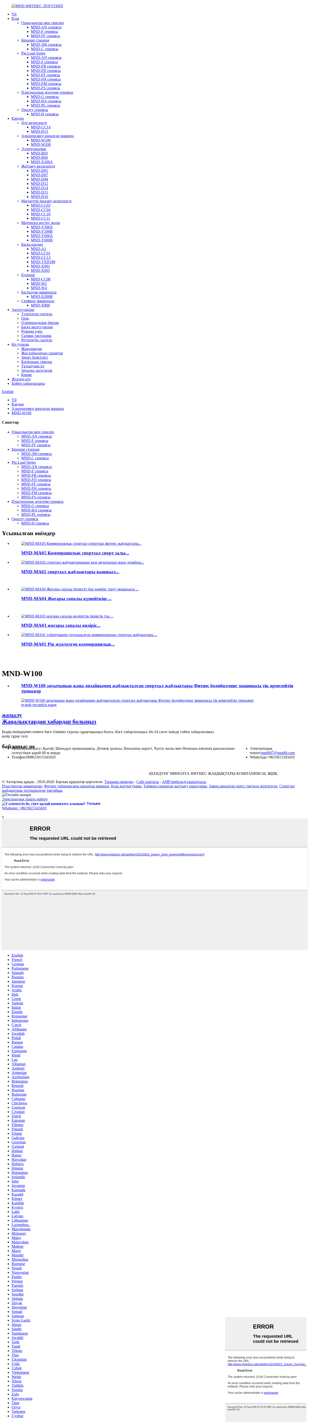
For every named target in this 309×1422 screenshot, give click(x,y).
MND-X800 (40, 305)
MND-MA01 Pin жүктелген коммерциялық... (68, 644)
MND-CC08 (40, 279)
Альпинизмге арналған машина (47, 136)
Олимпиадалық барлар (40, 323)
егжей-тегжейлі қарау (39, 705)
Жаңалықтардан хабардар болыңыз (49, 718)
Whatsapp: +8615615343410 (24, 808)
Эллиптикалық (33, 149)
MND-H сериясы (45, 114)
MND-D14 (39, 188)
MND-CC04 (40, 210)
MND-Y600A (42, 236)
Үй (14, 14)
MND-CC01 (40, 253)
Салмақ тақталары (36, 336)
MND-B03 (39, 153)
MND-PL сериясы (45, 105)
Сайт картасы (147, 782)
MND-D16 (39, 197)
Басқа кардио (32, 244)
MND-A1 (38, 249)
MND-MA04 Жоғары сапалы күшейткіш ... (66, 598)
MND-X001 (40, 266)
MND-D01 (39, 170)
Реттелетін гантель (36, 340)
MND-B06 (39, 157)
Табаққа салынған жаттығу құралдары (175, 786)
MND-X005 (40, 270)
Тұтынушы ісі (32, 366)
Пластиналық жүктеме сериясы (47, 92)
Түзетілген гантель (36, 314)
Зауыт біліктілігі (34, 357)
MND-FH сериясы (46, 79)
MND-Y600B (42, 240)
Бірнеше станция (35, 40)
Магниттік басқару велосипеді (46, 201)
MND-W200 (41, 144)
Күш (15, 18)
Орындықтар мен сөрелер (42, 23)
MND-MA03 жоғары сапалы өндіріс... (60, 625)
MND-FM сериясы (46, 84)
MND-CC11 (40, 218)
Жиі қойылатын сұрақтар (42, 353)
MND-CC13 (40, 257)
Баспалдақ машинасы (38, 292)
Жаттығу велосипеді (38, 166)
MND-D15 (39, 192)
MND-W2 (39, 283)
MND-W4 (39, 288)
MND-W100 (41, 140)
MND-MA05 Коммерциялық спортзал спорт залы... (75, 552)
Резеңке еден (31, 331)
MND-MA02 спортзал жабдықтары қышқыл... (70, 571)
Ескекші (28, 275)
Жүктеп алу (21, 379)
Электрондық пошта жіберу (25, 799)
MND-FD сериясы (46, 71)
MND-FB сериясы (46, 66)
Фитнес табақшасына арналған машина (76, 786)
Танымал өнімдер (118, 782)
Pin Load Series (33, 53)
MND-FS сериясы (45, 88)
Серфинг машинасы (37, 301)
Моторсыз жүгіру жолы (40, 223)
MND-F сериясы (44, 31)
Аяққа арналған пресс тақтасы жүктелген (243, 786)
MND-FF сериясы (45, 36)
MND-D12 (39, 184)
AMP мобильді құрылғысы (184, 782)
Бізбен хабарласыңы (28, 383)
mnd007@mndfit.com (278, 753)
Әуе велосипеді (34, 123)
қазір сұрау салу (15, 736)
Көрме (26, 375)
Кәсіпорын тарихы (36, 362)
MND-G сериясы (45, 97)
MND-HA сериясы (46, 101)
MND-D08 (39, 179)
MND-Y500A (42, 227)
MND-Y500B (42, 231)
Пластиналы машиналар (22, 786)
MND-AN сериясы (46, 27)
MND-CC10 (40, 214)
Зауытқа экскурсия (36, 370)
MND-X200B (42, 296)
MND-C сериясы (44, 49)
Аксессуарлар (23, 310)
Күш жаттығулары (126, 786)
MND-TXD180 (43, 262)
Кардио (18, 118)
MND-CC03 (40, 205)
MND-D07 (39, 175)
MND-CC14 (40, 127)
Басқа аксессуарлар (37, 327)
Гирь (25, 318)
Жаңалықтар (31, 349)
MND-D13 (39, 131)
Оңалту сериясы (34, 110)
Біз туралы (20, 344)
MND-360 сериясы (46, 44)
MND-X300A (42, 162)
